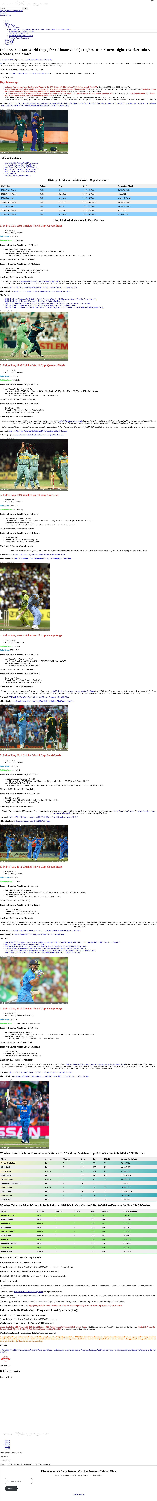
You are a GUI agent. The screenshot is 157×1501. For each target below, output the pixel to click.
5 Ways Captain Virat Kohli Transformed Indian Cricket (25, 944)
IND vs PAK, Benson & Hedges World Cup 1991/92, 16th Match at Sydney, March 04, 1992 (43, 287)
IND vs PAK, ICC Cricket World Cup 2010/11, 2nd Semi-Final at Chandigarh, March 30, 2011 (43, 817)
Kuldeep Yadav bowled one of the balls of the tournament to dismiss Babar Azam (95, 1064)
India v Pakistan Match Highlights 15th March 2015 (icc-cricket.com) (39, 934)
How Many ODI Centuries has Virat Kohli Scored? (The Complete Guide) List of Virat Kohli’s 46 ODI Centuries (46, 946)
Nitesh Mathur (7, 60)
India (37, 60)
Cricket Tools (9, 40)
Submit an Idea (5, 15)
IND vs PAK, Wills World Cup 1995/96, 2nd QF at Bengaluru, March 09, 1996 (38, 431)
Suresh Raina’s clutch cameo (124, 811)
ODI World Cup (46, 60)
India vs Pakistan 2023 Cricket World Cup (20, 171)
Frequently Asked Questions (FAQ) (17, 175)
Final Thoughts (10, 173)
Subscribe (3, 13)
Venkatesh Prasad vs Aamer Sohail (69, 421)
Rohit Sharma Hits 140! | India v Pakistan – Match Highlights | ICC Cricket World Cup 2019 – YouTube (51, 1076)
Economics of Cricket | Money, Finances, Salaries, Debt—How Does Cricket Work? (39, 29)
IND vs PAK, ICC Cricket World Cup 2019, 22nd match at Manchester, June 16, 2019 (40, 1072)
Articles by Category (12, 27)
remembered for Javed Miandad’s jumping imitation (39, 281)
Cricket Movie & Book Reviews (21, 36)
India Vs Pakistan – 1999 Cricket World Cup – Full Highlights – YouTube (42, 558)
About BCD (9, 42)
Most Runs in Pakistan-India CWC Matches (20, 167)
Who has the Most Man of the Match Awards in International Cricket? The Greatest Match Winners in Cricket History (47, 303)
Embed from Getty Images (8, 109)
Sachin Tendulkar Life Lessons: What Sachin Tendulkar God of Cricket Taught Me (35, 301)
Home (7, 21)
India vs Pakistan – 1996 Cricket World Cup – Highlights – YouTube (39, 435)
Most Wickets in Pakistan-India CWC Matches (21, 169)
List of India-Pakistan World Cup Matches (20, 165)
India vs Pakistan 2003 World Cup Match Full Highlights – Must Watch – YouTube (44, 701)
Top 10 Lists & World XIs (18, 33)
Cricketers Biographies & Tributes (21, 31)
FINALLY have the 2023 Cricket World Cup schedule (29, 73)
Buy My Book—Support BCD (11, 11)
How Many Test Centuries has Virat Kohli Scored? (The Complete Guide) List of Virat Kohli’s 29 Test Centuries (46, 948)
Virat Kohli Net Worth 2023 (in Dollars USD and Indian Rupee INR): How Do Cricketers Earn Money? (42, 952)
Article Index (30, 60)
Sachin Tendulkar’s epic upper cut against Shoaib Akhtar (73, 691)
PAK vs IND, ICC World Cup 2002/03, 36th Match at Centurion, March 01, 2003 (39, 697)
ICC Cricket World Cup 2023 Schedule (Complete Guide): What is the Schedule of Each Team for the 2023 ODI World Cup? (54, 103)
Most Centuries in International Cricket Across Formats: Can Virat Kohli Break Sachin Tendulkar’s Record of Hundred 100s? (50, 950)
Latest (7, 23)
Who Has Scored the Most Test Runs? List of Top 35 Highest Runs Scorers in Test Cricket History (40, 305)
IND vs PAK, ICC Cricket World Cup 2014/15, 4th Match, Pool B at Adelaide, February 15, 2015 (44, 930)
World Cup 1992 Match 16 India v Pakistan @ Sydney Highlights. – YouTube (42, 291)
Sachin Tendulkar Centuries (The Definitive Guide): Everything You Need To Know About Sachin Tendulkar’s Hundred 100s (50, 299)
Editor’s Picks (10, 25)
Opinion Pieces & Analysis (19, 38)
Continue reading (78, 1494)
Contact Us (9, 44)
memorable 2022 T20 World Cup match (28, 1292)
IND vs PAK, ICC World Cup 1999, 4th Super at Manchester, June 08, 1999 (37, 555)
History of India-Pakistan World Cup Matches (21, 163)
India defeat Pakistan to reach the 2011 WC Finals (31, 821)
